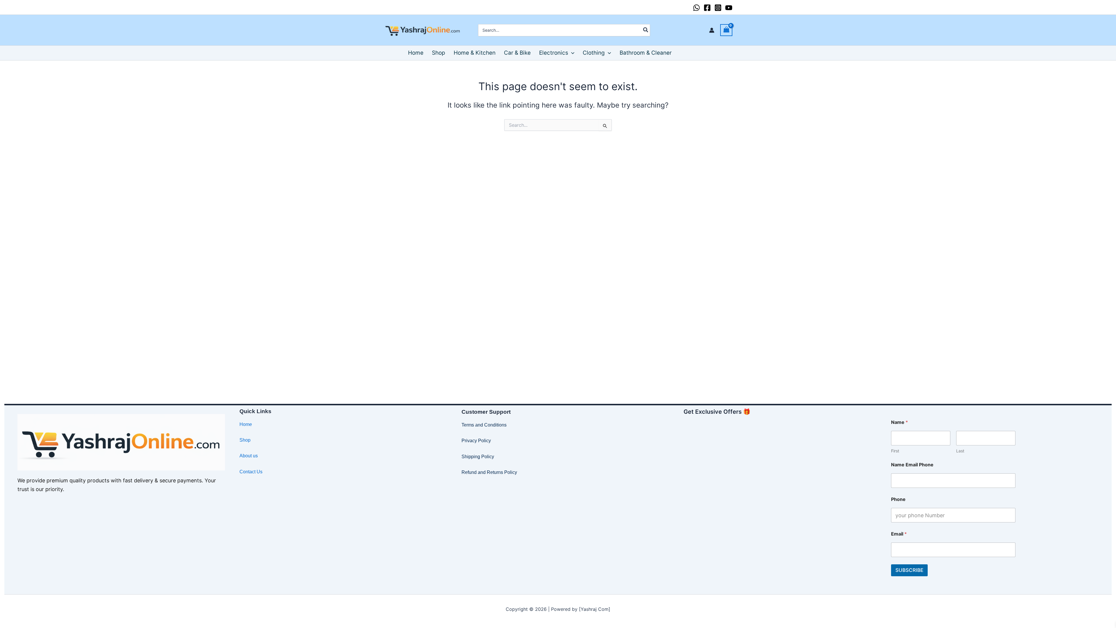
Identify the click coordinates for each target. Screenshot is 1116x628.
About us (248, 455)
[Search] (646, 30)
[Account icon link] (711, 30)
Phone (898, 499)
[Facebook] (707, 7)
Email (899, 534)
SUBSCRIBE (909, 570)
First (895, 450)
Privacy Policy (476, 440)
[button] (571, 53)
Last (960, 450)
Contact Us (250, 471)
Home (245, 424)
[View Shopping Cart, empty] (726, 30)
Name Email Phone (912, 465)
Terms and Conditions (484, 424)
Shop (245, 440)
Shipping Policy (478, 456)
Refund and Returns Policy (489, 472)
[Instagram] (718, 7)
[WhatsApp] (696, 7)
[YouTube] (728, 7)
